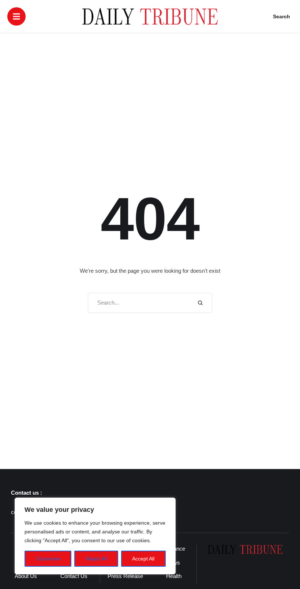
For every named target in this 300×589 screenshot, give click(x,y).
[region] (95, 536)
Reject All (96, 559)
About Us (26, 576)
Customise (48, 559)
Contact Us (73, 576)
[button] (16, 16)
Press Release (125, 576)
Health (173, 576)
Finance (175, 548)
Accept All (143, 559)
